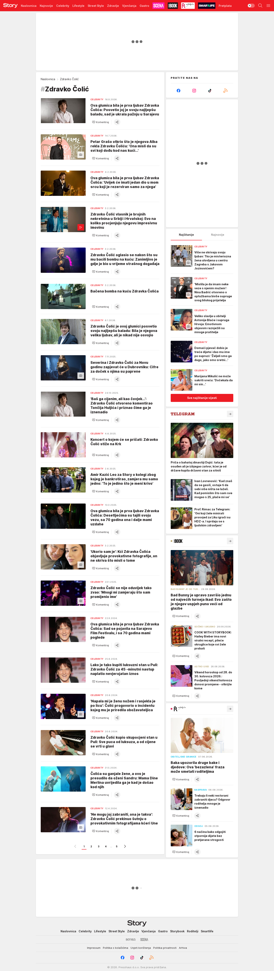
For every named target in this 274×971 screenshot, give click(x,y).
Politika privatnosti (165, 947)
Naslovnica (48, 79)
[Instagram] (194, 90)
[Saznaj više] (230, 414)
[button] (100, 122)
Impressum (93, 947)
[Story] (10, 5)
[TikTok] (210, 90)
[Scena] (144, 939)
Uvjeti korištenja (141, 947)
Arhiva (183, 947)
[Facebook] (178, 90)
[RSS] (225, 90)
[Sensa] (131, 939)
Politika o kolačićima (115, 947)
